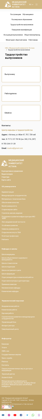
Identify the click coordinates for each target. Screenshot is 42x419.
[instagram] (9, 415)
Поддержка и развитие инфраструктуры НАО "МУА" (18, 217)
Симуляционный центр (10, 329)
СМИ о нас (5, 351)
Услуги (4, 347)
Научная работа (8, 313)
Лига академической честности (13, 222)
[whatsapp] (33, 415)
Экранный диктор (8, 374)
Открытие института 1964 (11, 232)
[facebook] (21, 415)
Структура (5, 177)
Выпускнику (10, 74)
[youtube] (15, 415)
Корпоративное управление (12, 171)
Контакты (5, 365)
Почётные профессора (10, 236)
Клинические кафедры (10, 291)
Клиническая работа (9, 310)
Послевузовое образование (22, 19)
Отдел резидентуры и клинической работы (17, 277)
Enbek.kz (8, 113)
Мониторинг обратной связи (16, 40)
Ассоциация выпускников (13, 35)
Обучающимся (28, 14)
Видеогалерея (7, 174)
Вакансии (5, 344)
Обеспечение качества (10, 202)
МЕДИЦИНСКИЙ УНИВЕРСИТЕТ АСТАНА (19, 4)
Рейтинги (5, 239)
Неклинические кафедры (11, 288)
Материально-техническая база (13, 199)
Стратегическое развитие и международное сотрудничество (18, 317)
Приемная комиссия (9, 284)
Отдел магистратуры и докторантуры (15, 281)
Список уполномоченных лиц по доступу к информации (17, 369)
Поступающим (15, 14)
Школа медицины (8, 254)
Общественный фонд (32, 35)
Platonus (5, 361)
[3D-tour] (39, 415)
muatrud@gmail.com (15, 148)
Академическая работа (10, 306)
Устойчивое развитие (10, 225)
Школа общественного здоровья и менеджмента (14, 259)
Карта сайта (6, 180)
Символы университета (10, 229)
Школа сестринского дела (11, 270)
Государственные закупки (11, 354)
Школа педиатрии (8, 267)
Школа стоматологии (9, 263)
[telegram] (27, 415)
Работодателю (11, 93)
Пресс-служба (7, 358)
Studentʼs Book (7, 377)
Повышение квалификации (22, 30)
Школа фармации (8, 274)
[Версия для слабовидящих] (3, 415)
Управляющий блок (9, 322)
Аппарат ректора (8, 326)
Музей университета (9, 206)
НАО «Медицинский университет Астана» (20, 48)
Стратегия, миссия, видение (12, 213)
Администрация (8, 192)
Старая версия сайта (9, 209)
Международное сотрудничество (14, 195)
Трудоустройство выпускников (21, 25)
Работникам (33, 40)
